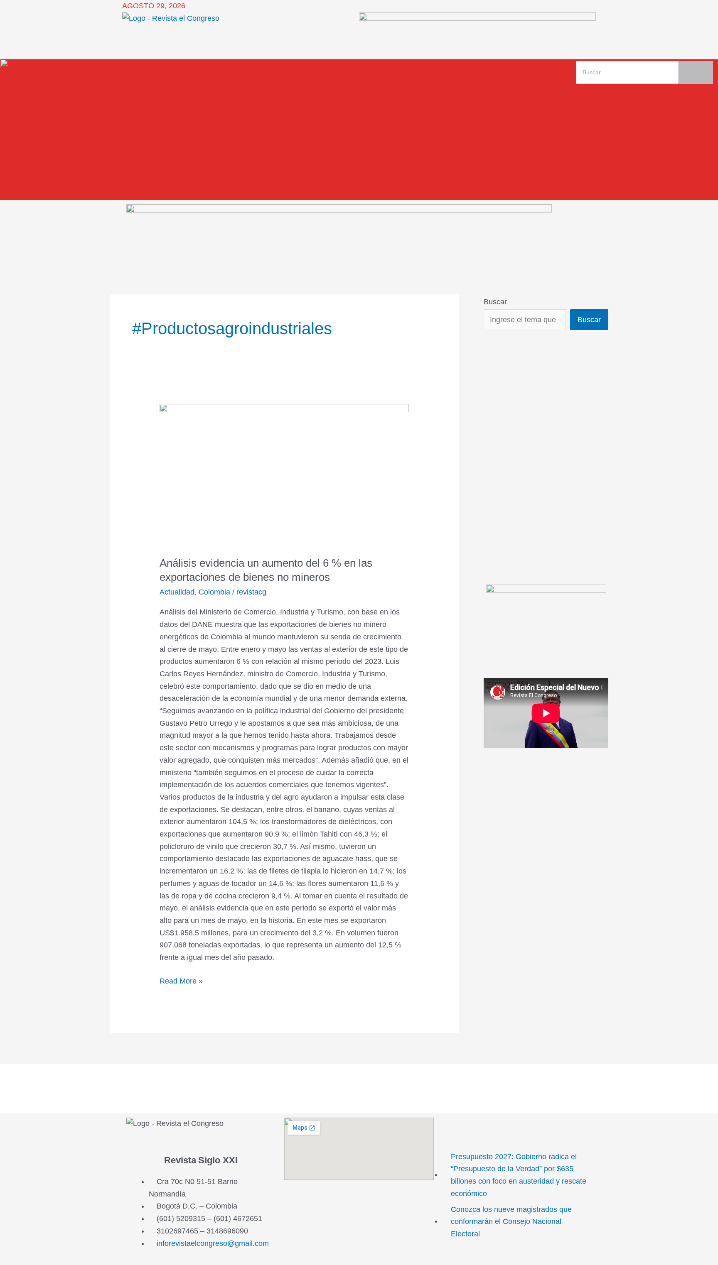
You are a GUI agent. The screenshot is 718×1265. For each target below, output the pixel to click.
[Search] (696, 72)
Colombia (214, 592)
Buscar (495, 302)
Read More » (181, 980)
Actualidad (177, 592)
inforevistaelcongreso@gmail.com (213, 1243)
